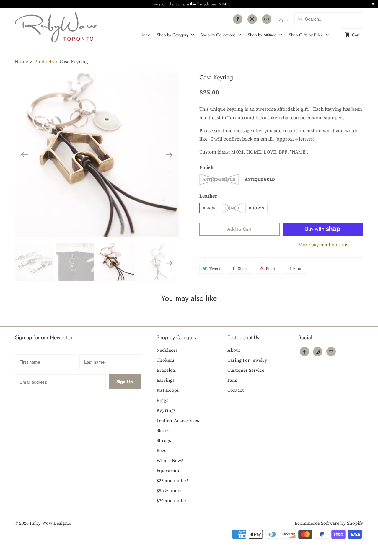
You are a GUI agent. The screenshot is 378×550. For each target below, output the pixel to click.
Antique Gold (260, 179)
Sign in (284, 19)
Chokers (165, 360)
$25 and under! (172, 480)
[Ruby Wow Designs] (56, 27)
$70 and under (172, 500)
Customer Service (245, 370)
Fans (232, 380)
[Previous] (24, 154)
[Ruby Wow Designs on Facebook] (237, 19)
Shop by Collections (219, 35)
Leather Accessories (178, 420)
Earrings (166, 380)
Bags (161, 450)
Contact (235, 390)
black (209, 207)
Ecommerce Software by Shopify (329, 523)
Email (298, 268)
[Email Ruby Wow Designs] (266, 19)
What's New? (170, 460)
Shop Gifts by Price (306, 35)
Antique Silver (219, 179)
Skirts (163, 430)
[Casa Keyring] (97, 155)
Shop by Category (173, 35)
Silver (232, 207)
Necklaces (167, 350)
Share (243, 268)
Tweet (215, 268)
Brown (256, 207)
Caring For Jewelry (247, 360)
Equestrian (168, 470)
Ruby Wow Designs (50, 523)
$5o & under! (170, 490)
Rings (162, 400)
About (233, 350)
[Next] (169, 154)
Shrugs (164, 440)
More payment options (323, 244)
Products (44, 61)
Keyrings (166, 410)
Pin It (271, 268)
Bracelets (166, 370)
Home (145, 35)
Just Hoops (168, 390)
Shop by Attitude (263, 35)
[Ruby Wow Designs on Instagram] (252, 19)
